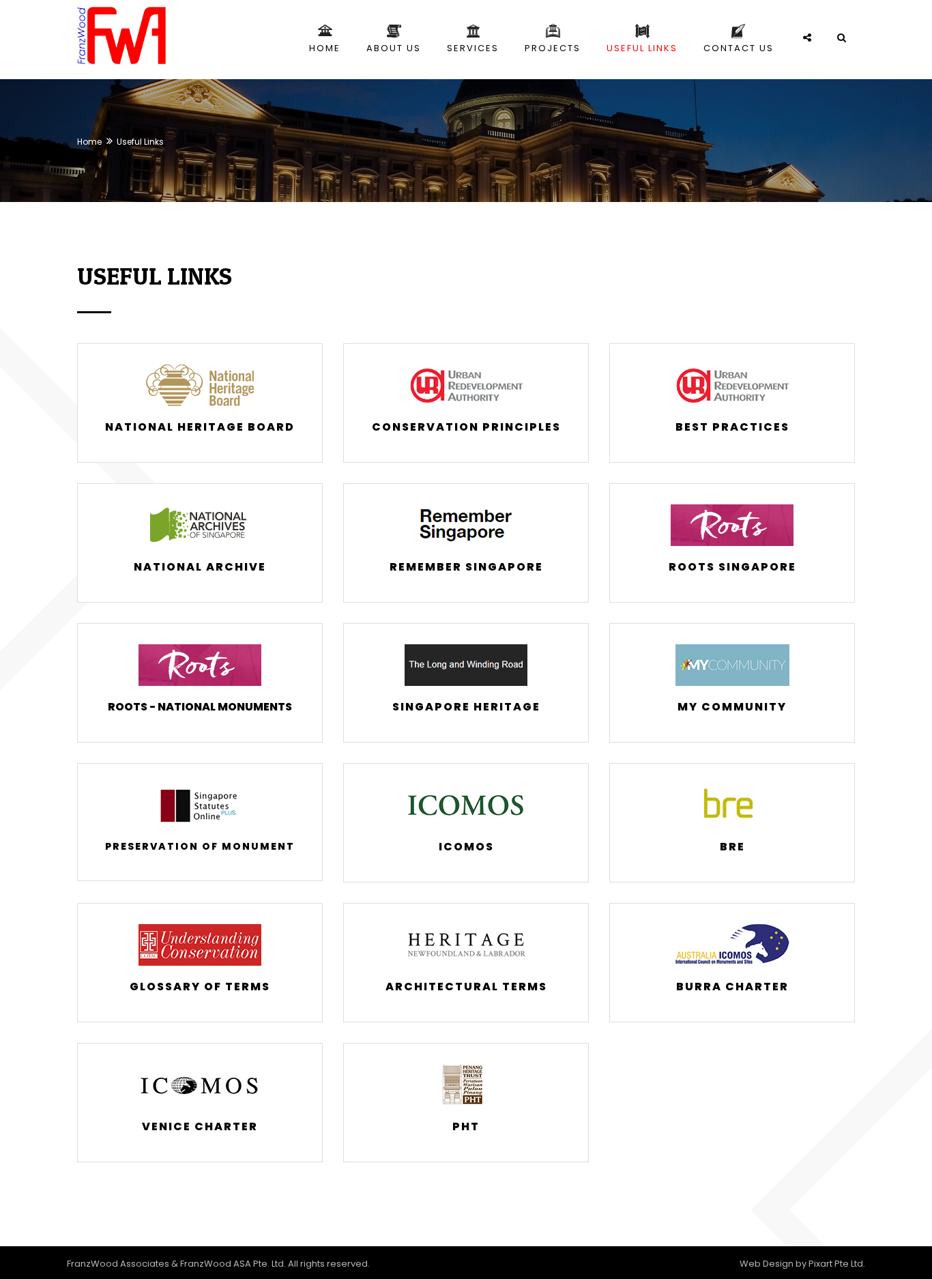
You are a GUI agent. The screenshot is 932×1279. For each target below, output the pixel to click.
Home (89, 141)
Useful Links (140, 141)
